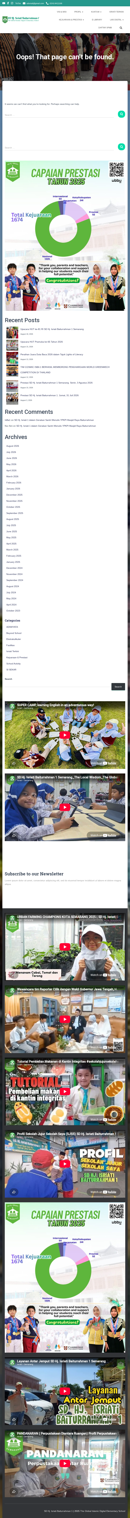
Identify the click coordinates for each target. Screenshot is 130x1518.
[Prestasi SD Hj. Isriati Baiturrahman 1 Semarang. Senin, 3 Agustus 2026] (12, 386)
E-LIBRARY (97, 20)
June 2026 (11, 458)
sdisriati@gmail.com (35, 3)
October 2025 (13, 507)
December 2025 (14, 495)
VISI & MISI (61, 12)
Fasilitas (10, 645)
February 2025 (13, 556)
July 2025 (11, 525)
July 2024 (11, 592)
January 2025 (13, 562)
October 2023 (13, 610)
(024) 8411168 (56, 3)
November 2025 (14, 501)
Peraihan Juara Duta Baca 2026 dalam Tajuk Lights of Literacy (51, 354)
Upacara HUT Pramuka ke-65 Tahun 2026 (41, 341)
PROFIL (78, 12)
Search (8, 679)
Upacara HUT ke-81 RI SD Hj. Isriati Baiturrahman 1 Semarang (52, 329)
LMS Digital (116, 20)
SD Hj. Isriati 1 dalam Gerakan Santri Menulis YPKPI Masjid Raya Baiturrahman (54, 420)
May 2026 (11, 464)
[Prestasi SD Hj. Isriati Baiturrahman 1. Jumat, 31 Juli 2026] (12, 399)
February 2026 (13, 482)
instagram (12, 3)
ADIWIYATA (12, 627)
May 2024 (11, 598)
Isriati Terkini (12, 651)
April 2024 (11, 604)
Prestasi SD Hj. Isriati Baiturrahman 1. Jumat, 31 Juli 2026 (49, 395)
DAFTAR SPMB (105, 28)
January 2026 (13, 488)
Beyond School (13, 633)
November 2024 (14, 574)
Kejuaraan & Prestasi (16, 657)
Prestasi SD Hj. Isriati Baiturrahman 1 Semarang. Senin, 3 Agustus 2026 (56, 382)
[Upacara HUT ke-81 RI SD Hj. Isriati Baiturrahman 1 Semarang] (12, 332)
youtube (3, 3)
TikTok (18, 3)
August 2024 (12, 586)
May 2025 (11, 537)
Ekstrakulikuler (13, 639)
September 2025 (14, 513)
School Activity (13, 663)
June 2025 (11, 531)
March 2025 (12, 549)
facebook (8, 3)
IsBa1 (7, 420)
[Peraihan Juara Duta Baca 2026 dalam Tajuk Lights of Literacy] (12, 358)
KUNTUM (95, 12)
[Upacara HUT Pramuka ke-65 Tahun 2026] (12, 345)
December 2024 (14, 568)
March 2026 (12, 476)
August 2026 (12, 446)
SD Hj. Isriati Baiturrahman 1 (58, 1511)
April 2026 (11, 470)
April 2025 (11, 543)
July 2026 (11, 452)
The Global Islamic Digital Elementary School (102, 1511)
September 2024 (14, 580)
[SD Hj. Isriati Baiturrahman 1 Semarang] (21, 19)
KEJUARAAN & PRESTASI (70, 20)
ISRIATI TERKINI (116, 12)
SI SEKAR (11, 669)
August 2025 (12, 519)
